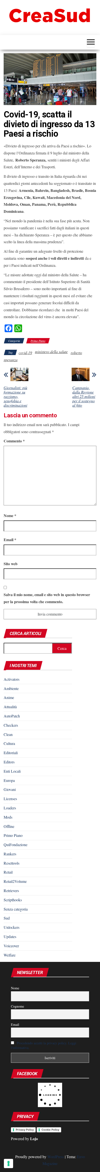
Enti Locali (12, 771)
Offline (9, 826)
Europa (9, 780)
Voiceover (11, 945)
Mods (8, 817)
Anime (9, 697)
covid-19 (25, 352)
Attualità (10, 706)
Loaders (10, 807)
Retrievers (11, 890)
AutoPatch (12, 715)
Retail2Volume (15, 881)
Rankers (10, 853)
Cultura (9, 743)
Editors (9, 761)
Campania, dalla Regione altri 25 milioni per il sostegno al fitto (83, 396)
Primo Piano (38, 341)
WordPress (55, 1156)
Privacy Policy (25, 1129)
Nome (10, 515)
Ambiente (11, 688)
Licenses (10, 798)
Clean (8, 734)
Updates (10, 936)
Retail (8, 872)
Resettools (11, 863)
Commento (14, 441)
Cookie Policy (50, 1129)
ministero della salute (51, 351)
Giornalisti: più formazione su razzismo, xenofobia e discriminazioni (15, 396)
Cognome (17, 1006)
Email (10, 539)
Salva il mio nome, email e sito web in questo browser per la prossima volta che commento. (47, 598)
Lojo (34, 1138)
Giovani (10, 789)
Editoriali (11, 752)
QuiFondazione (15, 844)
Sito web (10, 563)
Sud (7, 918)
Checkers (11, 725)
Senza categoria (16, 909)
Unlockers (11, 927)
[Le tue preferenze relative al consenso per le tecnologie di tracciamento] (8, 1163)
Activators (11, 679)
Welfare (10, 954)
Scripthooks (13, 899)
